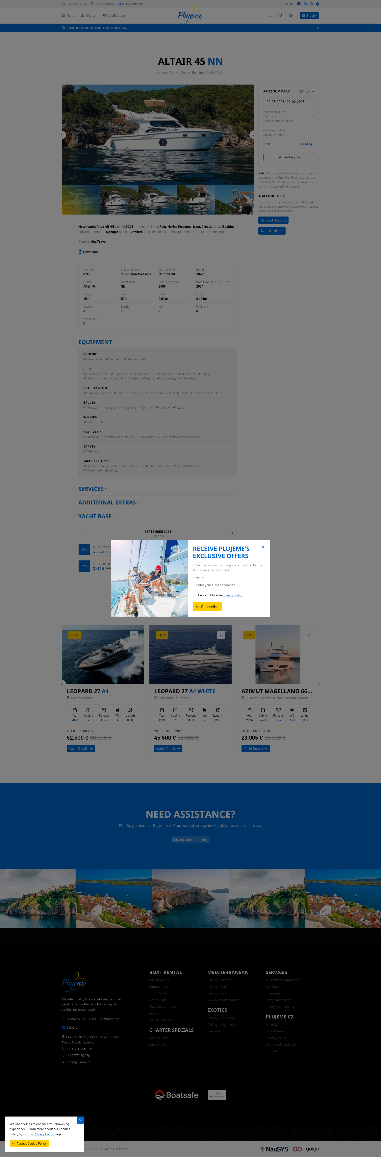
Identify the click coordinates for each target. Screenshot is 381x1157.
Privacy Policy (44, 1134)
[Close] (262, 547)
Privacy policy (232, 595)
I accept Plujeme (220, 595)
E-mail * (198, 578)
